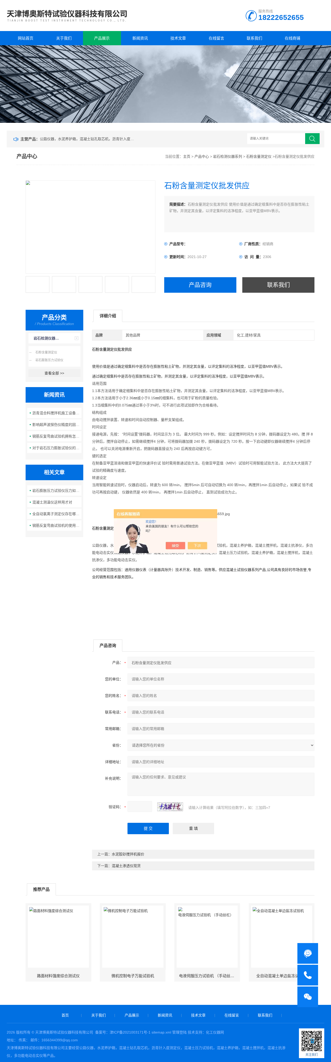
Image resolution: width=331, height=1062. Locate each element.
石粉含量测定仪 (259, 156)
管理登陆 (179, 1032)
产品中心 (201, 156)
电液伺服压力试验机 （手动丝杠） (208, 976)
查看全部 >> (54, 373)
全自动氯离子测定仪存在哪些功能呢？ (56, 514)
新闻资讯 (140, 38)
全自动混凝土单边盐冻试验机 (281, 976)
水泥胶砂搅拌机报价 (128, 854)
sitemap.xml (161, 1032)
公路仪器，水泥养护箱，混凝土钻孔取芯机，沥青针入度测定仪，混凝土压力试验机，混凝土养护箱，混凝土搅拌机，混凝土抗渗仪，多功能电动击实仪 (88, 139)
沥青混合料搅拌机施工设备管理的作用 (56, 413)
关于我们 (64, 38)
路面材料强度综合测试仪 (58, 976)
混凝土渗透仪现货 (126, 866)
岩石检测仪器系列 (227, 156)
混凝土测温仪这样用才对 (52, 502)
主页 (186, 156)
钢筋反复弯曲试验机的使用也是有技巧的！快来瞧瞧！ (56, 525)
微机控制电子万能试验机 (132, 976)
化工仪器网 (215, 1032)
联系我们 (254, 38)
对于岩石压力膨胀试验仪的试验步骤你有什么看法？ (56, 448)
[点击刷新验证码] (170, 806)
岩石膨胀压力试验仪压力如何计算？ (56, 490)
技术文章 (178, 38)
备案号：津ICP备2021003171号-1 (123, 1032)
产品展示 (102, 38)
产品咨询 (200, 285)
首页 (65, 1015)
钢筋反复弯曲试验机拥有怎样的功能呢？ (56, 436)
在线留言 (216, 38)
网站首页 (25, 38)
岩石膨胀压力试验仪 (49, 360)
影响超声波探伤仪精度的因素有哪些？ (56, 425)
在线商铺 (292, 38)
